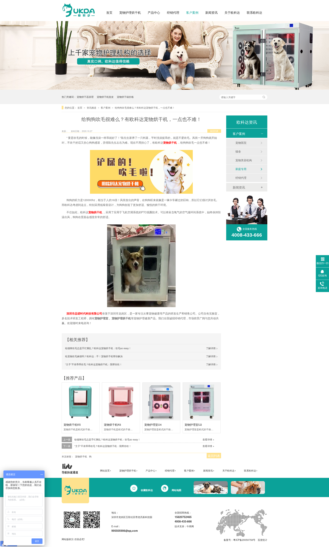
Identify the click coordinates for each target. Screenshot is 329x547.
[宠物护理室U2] (201, 401)
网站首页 (105, 470)
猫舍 (238, 151)
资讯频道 (92, 107)
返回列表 (214, 130)
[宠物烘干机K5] (80, 401)
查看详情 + (208, 439)
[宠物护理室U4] (161, 401)
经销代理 (173, 12)
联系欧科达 (254, 12)
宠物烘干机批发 (105, 96)
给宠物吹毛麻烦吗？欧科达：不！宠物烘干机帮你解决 (94, 356)
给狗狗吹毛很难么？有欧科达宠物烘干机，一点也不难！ (145, 107)
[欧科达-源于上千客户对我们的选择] (164, 88)
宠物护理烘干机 (130, 12)
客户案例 (192, 12)
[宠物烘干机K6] (121, 401)
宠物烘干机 (81, 456)
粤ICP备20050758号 (244, 540)
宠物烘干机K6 (112, 425)
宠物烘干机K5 (72, 425)
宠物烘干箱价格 (125, 96)
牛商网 (190, 526)
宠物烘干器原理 (85, 96)
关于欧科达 (232, 12)
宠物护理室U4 (153, 425)
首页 (109, 12)
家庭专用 (240, 169)
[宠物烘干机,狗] (80, 18)
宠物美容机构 (243, 160)
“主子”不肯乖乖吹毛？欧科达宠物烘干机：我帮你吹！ (93, 364)
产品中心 (154, 12)
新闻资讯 (211, 12)
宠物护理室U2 (193, 425)
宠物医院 (240, 143)
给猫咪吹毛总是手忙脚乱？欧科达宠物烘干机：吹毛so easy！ (98, 348)
